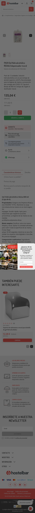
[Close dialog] (34, 244)
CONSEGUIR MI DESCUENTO (26, 266)
